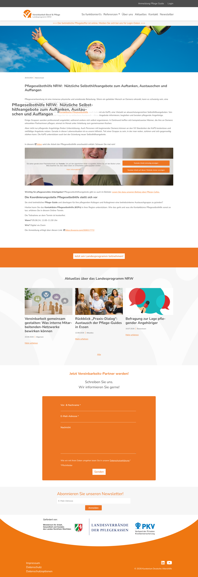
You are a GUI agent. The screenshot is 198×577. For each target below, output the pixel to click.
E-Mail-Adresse (70, 416)
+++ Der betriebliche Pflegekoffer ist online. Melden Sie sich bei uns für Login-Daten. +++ (99, 23)
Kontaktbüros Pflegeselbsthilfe (73, 112)
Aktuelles (141, 14)
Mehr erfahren (31, 343)
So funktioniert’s (92, 14)
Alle (99, 354)
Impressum (33, 563)
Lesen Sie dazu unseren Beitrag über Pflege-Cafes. (136, 192)
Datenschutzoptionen (39, 571)
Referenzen (110, 14)
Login (170, 3)
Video (39, 144)
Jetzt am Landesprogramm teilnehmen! (99, 256)
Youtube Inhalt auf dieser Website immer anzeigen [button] (146, 170)
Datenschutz (34, 567)
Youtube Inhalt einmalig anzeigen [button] (146, 163)
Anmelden (93, 507)
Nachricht (66, 427)
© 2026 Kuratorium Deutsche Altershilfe (153, 568)
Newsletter (167, 14)
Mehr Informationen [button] (74, 170)
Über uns (127, 14)
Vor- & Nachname (71, 405)
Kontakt (153, 14)
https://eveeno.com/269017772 (79, 230)
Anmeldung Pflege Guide (151, 3)
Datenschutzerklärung (119, 460)
